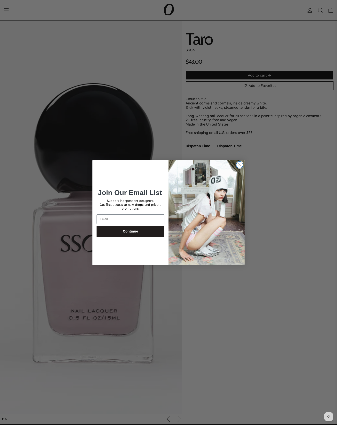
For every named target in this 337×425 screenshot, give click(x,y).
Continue (130, 231)
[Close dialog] (239, 164)
